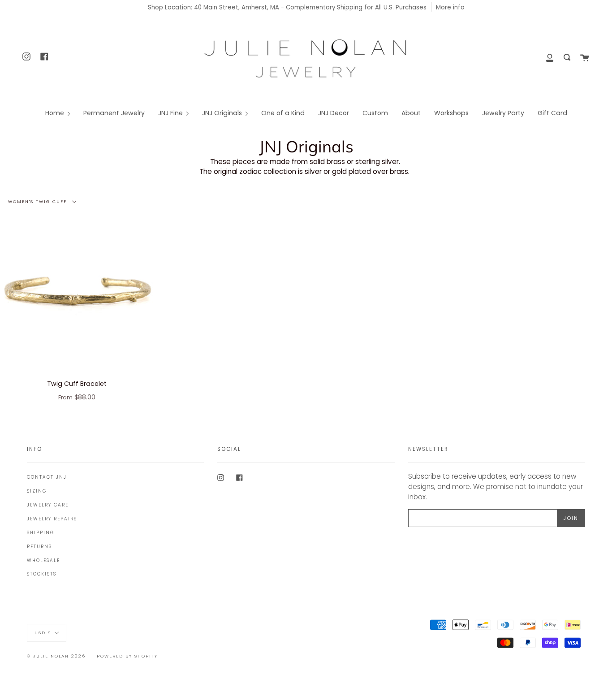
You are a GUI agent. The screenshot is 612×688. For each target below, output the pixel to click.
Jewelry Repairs (52, 519)
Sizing (37, 491)
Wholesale (43, 560)
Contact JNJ (47, 477)
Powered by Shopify (127, 656)
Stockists (41, 574)
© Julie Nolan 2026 (56, 656)
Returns (39, 547)
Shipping (40, 533)
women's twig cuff (38, 201)
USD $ (43, 632)
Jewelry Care (48, 505)
